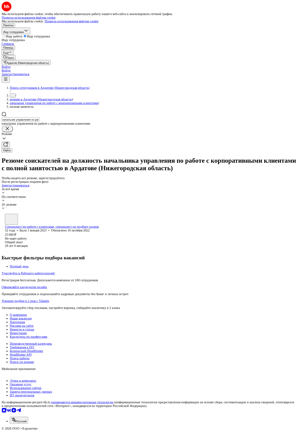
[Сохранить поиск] (6, 145)
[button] (6, 67)
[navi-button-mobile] (6, 79)
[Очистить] (7, 128)
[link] (8, 57)
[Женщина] (11, 219)
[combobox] (20, 120)
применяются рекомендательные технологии (82, 402)
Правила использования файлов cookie (71, 21)
